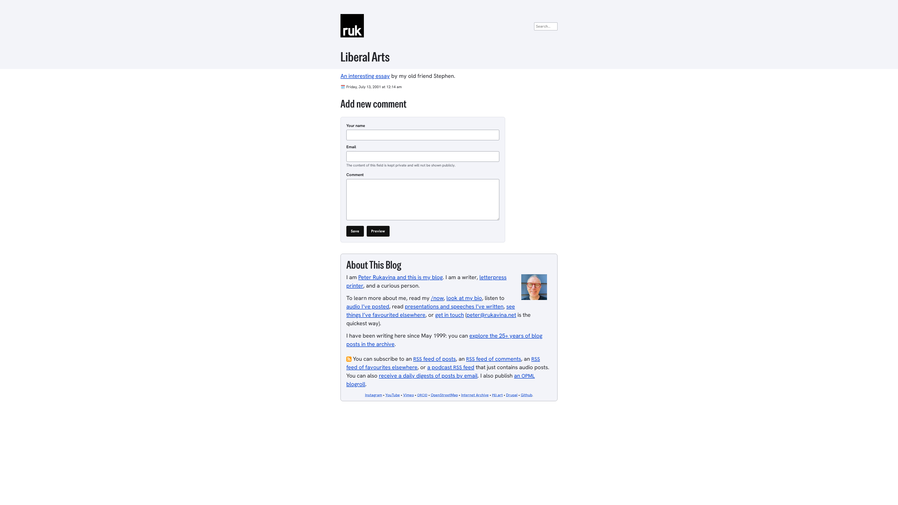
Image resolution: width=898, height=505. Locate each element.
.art (497, 395)
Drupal (512, 395)
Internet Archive (475, 395)
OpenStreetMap (444, 395)
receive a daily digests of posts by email (428, 375)
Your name (355, 125)
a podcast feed (450, 367)
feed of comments (493, 358)
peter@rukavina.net (491, 314)
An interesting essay (365, 75)
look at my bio (464, 298)
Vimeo (408, 395)
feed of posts (434, 358)
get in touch (449, 314)
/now (437, 298)
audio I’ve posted (367, 306)
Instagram (373, 395)
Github (526, 395)
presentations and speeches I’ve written (454, 306)
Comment (355, 174)
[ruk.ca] (449, 25)
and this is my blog (400, 277)
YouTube (392, 395)
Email (351, 146)
